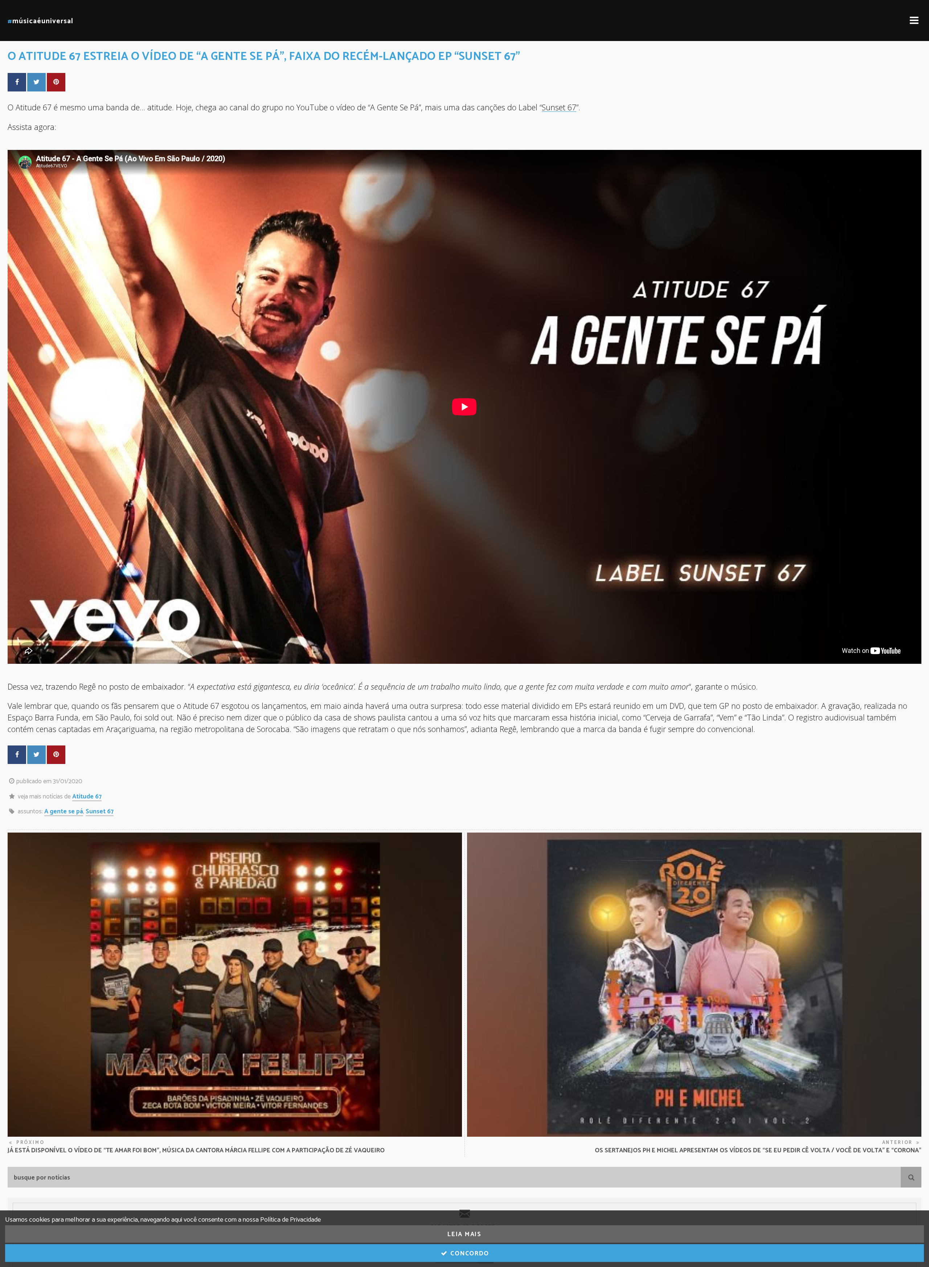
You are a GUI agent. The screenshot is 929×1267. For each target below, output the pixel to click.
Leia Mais (464, 1234)
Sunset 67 (559, 107)
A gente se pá (63, 811)
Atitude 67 (87, 797)
